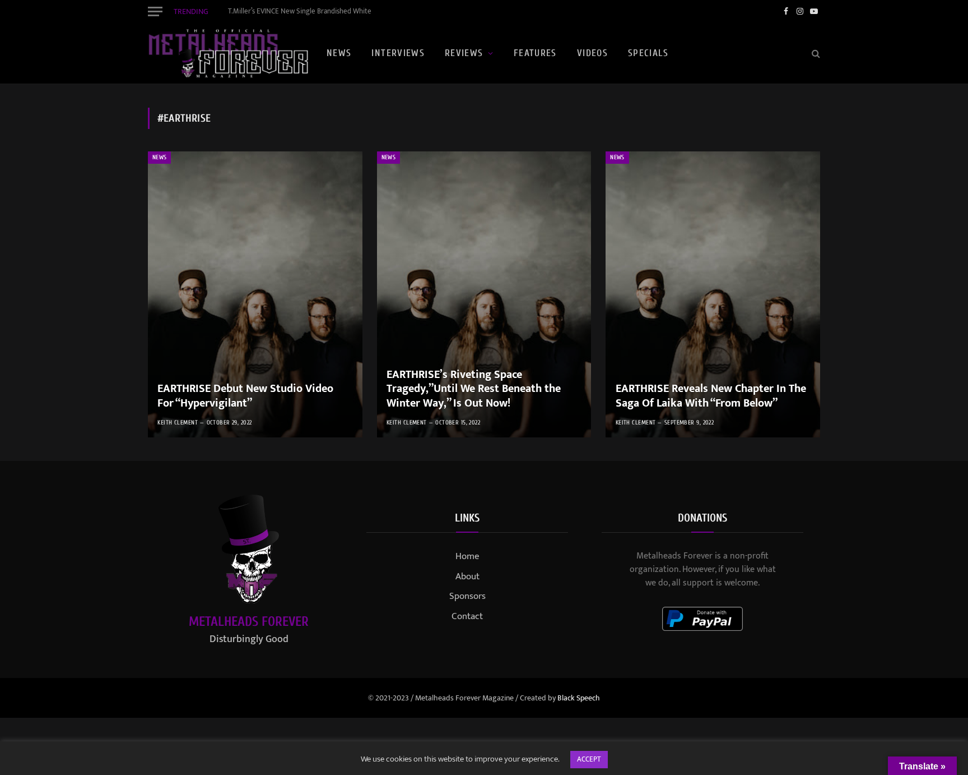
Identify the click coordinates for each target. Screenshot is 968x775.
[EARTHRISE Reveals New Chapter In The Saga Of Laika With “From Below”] (713, 294)
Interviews (398, 53)
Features (535, 53)
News (339, 53)
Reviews (464, 53)
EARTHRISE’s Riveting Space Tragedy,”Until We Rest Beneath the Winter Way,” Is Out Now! (474, 389)
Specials (648, 53)
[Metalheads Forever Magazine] (228, 53)
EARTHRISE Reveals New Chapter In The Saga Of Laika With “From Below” (711, 396)
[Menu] (155, 11)
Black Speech (578, 697)
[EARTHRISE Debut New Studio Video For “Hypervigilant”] (255, 294)
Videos (592, 53)
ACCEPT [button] (589, 759)
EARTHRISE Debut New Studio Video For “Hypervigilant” (245, 396)
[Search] (814, 53)
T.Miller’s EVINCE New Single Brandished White (299, 11)
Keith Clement (177, 422)
